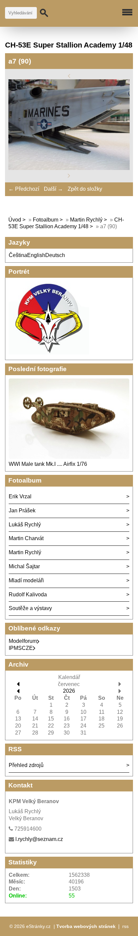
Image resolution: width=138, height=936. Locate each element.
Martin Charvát (26, 538)
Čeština (18, 255)
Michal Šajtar (24, 566)
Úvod (14, 220)
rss (125, 926)
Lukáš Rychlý (25, 524)
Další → (53, 189)
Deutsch (55, 255)
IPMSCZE (21, 648)
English (36, 255)
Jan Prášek (22, 510)
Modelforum (23, 641)
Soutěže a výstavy (30, 608)
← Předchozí (23, 189)
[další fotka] (69, 175)
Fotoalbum (45, 220)
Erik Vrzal (20, 496)
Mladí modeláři (26, 580)
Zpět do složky (85, 189)
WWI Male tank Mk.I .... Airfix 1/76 (48, 464)
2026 (69, 691)
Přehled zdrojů (26, 765)
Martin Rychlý (86, 220)
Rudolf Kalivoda (28, 594)
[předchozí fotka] (69, 75)
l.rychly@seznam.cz (39, 839)
